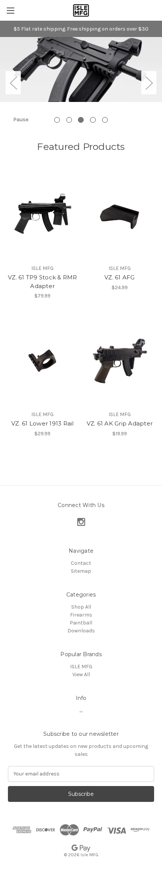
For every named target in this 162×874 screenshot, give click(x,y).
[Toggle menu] (10, 10)
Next (148, 82)
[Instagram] (81, 522)
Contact (81, 563)
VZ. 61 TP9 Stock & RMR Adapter (42, 282)
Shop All (81, 607)
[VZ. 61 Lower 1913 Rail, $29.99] (42, 361)
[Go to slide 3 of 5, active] (81, 120)
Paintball (81, 623)
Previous (13, 82)
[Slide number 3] (81, 82)
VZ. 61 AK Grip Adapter (120, 423)
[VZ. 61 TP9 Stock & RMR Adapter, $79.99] (42, 215)
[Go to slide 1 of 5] (57, 120)
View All (81, 674)
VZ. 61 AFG (119, 277)
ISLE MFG (81, 666)
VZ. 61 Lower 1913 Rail (42, 423)
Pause (20, 119)
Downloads (81, 630)
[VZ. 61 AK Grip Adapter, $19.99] (119, 361)
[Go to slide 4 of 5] (93, 120)
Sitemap (81, 571)
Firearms (81, 615)
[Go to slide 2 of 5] (69, 120)
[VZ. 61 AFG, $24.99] (119, 215)
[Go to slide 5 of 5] (105, 120)
